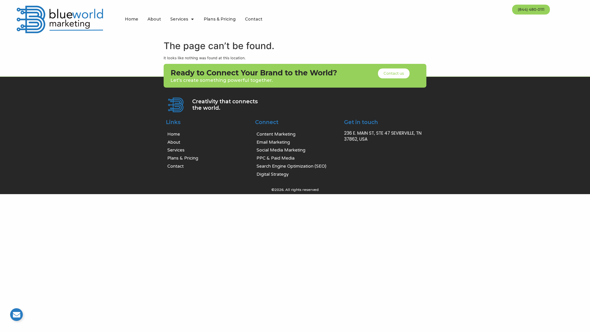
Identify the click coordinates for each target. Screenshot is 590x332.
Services (179, 19)
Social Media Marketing (281, 150)
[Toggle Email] (16, 314)
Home (131, 19)
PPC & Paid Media (276, 158)
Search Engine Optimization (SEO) (291, 166)
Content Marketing (276, 134)
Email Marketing (273, 142)
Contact (254, 19)
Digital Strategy (273, 174)
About (154, 19)
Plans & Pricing (220, 19)
